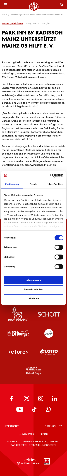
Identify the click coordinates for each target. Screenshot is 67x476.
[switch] (59, 247)
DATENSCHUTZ (53, 426)
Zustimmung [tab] (12, 184)
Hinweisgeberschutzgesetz (41, 441)
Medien (43, 434)
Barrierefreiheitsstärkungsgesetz (33, 445)
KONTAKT (13, 441)
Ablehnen (33, 298)
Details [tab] (33, 184)
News (4, 15)
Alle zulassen (33, 280)
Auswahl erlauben (33, 289)
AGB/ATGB (27, 434)
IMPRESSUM (12, 426)
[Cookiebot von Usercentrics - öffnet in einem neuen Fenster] (49, 175)
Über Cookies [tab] (55, 184)
